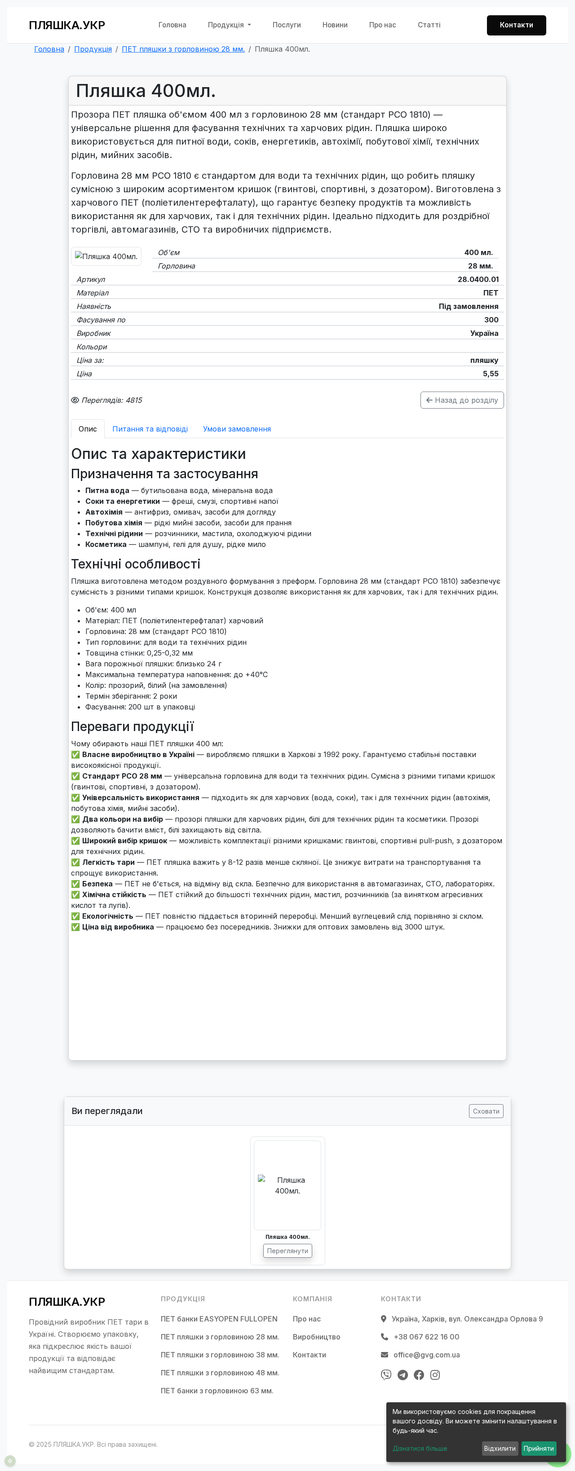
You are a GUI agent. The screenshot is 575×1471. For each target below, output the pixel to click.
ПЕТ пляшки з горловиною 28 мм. (183, 48)
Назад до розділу (465, 400)
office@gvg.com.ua (426, 1354)
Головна (172, 25)
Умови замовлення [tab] (237, 428)
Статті (429, 25)
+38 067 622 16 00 (150, 995)
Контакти (516, 25)
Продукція (93, 48)
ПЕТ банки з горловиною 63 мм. (217, 1390)
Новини (335, 25)
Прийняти (539, 1448)
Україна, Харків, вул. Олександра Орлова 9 (466, 1318)
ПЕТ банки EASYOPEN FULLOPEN (219, 1318)
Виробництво (317, 1336)
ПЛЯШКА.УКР (67, 25)
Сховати (486, 1111)
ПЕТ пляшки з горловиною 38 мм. (220, 1354)
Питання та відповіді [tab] (150, 428)
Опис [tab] (88, 428)
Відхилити (500, 1448)
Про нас (382, 25)
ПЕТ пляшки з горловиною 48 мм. (220, 1372)
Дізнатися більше (420, 1448)
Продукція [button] (227, 25)
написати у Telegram (118, 1030)
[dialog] (476, 1432)
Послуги (287, 25)
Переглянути (287, 1251)
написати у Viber (110, 1013)
